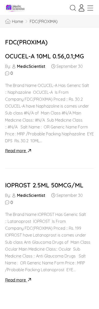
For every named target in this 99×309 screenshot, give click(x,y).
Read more (16, 150)
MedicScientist (31, 66)
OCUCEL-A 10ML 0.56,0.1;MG (44, 56)
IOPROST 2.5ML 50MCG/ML (44, 185)
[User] (81, 8)
